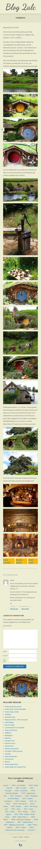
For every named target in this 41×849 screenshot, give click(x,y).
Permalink (14, 609)
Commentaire (5, 626)
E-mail (5, 655)
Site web (4, 660)
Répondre (25, 609)
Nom (5, 651)
